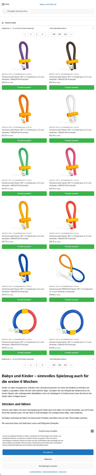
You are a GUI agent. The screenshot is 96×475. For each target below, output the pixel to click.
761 (65, 34)
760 (59, 34)
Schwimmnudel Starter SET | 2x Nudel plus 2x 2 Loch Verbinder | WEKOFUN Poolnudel (23, 343)
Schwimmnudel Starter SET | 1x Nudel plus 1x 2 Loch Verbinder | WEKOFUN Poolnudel (70, 343)
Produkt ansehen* (24, 87)
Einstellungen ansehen (48, 466)
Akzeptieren (48, 452)
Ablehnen (48, 459)
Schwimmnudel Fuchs (22, 74)
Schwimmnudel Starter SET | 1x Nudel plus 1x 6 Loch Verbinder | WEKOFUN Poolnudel (23, 78)
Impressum (62, 472)
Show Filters (10, 23)
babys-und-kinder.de (48, 4)
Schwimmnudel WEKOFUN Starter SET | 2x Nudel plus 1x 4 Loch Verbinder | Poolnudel (71, 290)
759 (53, 34)
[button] (92, 431)
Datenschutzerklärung (50, 472)
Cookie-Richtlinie (35, 472)
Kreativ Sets (7, 74)
